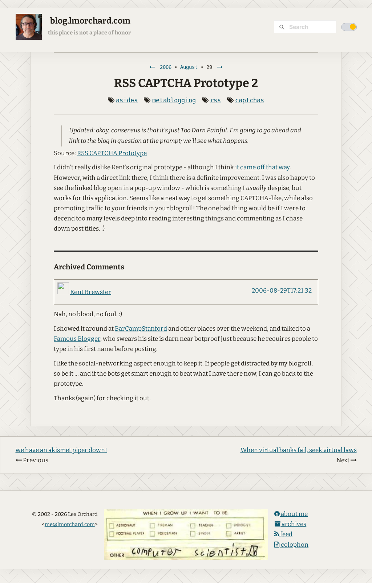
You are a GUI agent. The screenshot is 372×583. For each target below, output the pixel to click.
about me (294, 514)
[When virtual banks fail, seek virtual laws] (220, 67)
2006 (165, 67)
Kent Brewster (90, 292)
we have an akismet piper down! (61, 450)
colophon (294, 545)
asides (127, 100)
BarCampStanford (141, 328)
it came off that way (262, 167)
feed (285, 534)
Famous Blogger (77, 339)
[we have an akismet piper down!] (152, 67)
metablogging (174, 100)
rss (215, 100)
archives (293, 524)
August (189, 67)
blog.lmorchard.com (90, 21)
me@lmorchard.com (70, 524)
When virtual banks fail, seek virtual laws (298, 450)
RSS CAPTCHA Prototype (112, 153)
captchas (249, 100)
